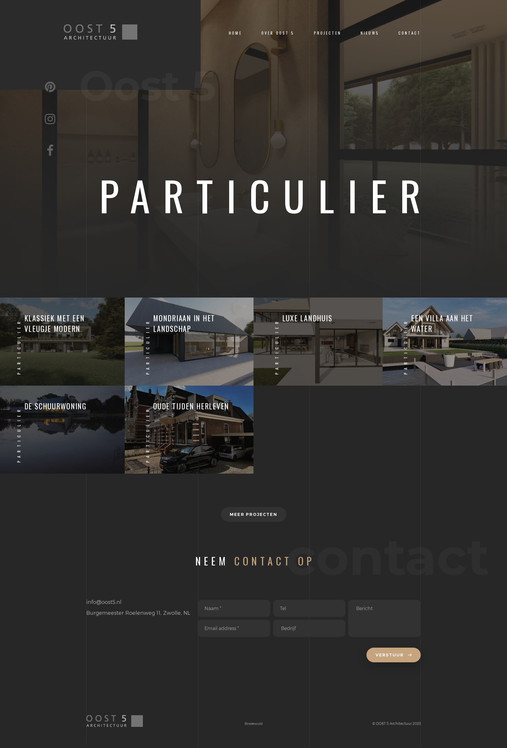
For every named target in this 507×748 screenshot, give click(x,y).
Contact (409, 33)
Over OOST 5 (278, 33)
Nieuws (370, 33)
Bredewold (254, 723)
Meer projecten (253, 514)
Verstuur (390, 655)
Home (235, 33)
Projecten (327, 33)
